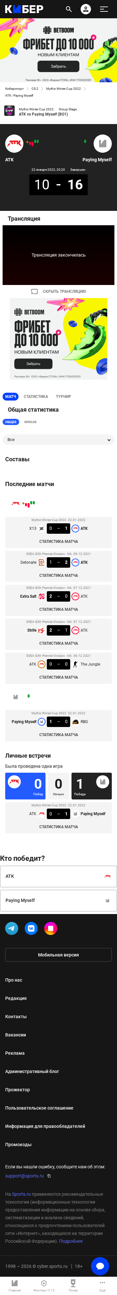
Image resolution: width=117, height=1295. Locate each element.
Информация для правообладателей (45, 1126)
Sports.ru (21, 1194)
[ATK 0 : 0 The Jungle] (27, 142)
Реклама (15, 1053)
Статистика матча (58, 541)
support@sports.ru (24, 1175)
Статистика (36, 396)
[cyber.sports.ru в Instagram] (52, 930)
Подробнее (71, 1241)
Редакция (16, 998)
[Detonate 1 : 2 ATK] (35, 141)
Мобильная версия (58, 954)
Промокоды (18, 1144)
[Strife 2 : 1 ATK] (30, 143)
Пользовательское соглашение (39, 1108)
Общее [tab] (11, 422)
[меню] (104, 9)
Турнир (63, 396)
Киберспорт (14, 88)
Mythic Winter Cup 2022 (63, 88)
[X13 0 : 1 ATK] (38, 141)
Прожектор (17, 1089)
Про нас (13, 980)
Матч (10, 396)
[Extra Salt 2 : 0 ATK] (32, 144)
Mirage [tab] (30, 422)
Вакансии (15, 1034)
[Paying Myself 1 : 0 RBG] (85, 141)
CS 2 (35, 88)
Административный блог (32, 1071)
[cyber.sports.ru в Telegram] (13, 930)
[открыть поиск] (69, 9)
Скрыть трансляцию (64, 291)
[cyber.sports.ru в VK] (32, 930)
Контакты (16, 1016)
